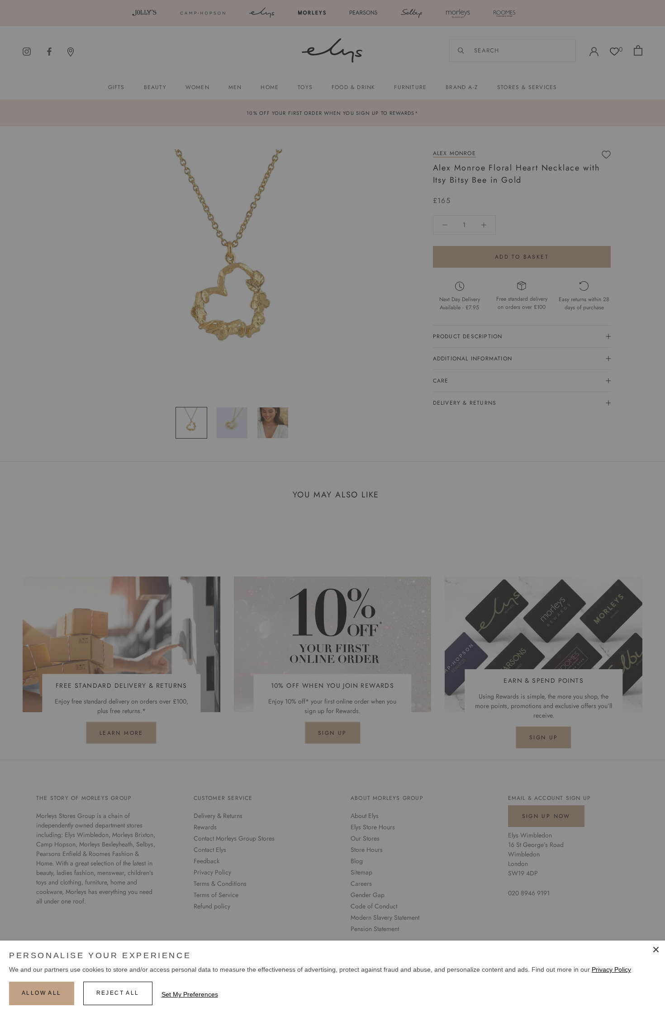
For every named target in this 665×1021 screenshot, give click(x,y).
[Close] (655, 949)
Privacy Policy (611, 969)
